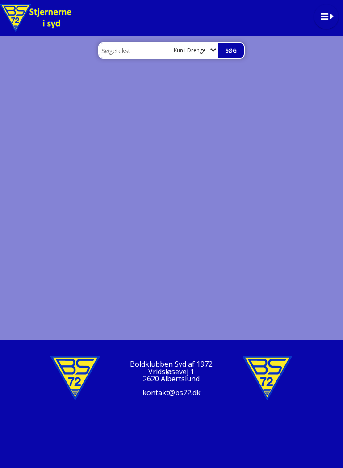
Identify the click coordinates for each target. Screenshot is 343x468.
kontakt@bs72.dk (171, 392)
